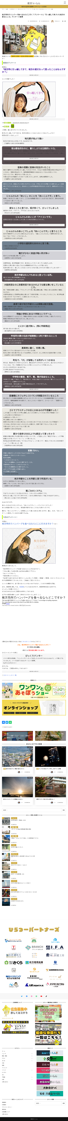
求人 (3, 1074)
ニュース (4, 1053)
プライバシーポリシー (7, 1107)
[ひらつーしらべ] (24, 39)
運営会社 (4, 1109)
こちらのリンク (26, 641)
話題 (65, 21)
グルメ (3, 1058)
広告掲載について (6, 1111)
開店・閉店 (4, 1056)
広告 (3, 1079)
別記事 (21, 587)
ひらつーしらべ (8, 727)
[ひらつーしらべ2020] (29, 545)
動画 (3, 1065)
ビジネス (4, 1072)
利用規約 (4, 1104)
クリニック (4, 1067)
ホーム (3, 1051)
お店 (3, 1063)
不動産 (3, 1077)
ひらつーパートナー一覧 (7, 1018)
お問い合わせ (5, 1082)
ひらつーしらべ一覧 (10, 675)
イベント (4, 1070)
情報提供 (4, 1102)
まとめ (3, 1060)
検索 (64, 810)
